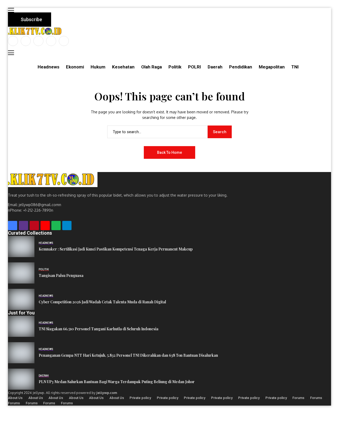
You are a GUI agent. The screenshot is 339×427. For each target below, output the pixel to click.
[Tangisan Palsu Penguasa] (21, 273)
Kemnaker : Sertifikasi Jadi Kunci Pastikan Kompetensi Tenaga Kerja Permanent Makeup (116, 249)
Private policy (140, 398)
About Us (15, 398)
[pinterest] (51, 41)
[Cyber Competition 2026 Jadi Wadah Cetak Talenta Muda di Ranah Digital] (21, 299)
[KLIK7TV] (52, 179)
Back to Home (169, 152)
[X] (26, 41)
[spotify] (56, 225)
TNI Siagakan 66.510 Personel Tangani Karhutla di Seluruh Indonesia (98, 329)
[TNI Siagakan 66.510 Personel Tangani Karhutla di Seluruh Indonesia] (21, 326)
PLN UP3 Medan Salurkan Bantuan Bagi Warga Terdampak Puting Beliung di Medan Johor (117, 382)
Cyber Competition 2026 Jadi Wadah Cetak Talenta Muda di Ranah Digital (102, 302)
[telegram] (67, 225)
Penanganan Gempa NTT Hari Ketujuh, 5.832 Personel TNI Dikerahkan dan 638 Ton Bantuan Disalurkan (128, 355)
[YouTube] (64, 41)
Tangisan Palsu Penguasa (61, 275)
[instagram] (38, 41)
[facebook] (13, 41)
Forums (298, 398)
